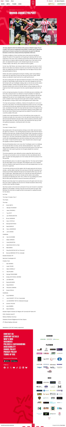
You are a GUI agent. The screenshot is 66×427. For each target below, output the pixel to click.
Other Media (62, 425)
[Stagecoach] (53, 413)
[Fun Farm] (46, 394)
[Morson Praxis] (59, 402)
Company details (11, 337)
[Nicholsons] (46, 364)
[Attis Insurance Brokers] (46, 386)
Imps (2, 1)
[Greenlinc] (39, 359)
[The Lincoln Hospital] (53, 403)
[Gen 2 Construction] (59, 353)
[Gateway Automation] (59, 394)
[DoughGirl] (39, 353)
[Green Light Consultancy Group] (46, 398)
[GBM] (53, 353)
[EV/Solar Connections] (59, 390)
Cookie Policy (10, 349)
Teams (14, 4)
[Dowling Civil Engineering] (46, 390)
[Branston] (43, 339)
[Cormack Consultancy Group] (59, 349)
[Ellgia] (53, 390)
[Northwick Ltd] (53, 364)
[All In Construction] (39, 349)
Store (12, 1)
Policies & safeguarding (14, 344)
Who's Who (8, 339)
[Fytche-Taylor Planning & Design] (53, 394)
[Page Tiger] (46, 408)
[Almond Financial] (46, 349)
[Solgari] (39, 367)
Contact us (9, 334)
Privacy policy (10, 352)
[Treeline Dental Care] (59, 367)
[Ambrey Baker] (46, 382)
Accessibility (10, 347)
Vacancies (8, 342)
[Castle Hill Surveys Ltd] (59, 386)
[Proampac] (56, 339)
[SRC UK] (46, 367)
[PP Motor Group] (53, 408)
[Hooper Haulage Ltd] (46, 359)
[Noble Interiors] (39, 408)
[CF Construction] (39, 390)
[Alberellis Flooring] (39, 382)
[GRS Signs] (53, 398)
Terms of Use (9, 354)
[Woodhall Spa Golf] (59, 414)
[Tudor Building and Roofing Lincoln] (49, 371)
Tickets (7, 1)
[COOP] (59, 359)
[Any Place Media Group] (39, 386)
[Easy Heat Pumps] (46, 353)
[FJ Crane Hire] (39, 394)
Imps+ (8, 4)
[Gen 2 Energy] (49, 339)
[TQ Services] (53, 367)
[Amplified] (53, 382)
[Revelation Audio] (39, 414)
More (19, 4)
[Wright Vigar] (49, 418)
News (3, 4)
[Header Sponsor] (61, 4)
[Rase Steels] (59, 408)
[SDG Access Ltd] (46, 413)
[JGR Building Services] (39, 403)
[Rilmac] (59, 364)
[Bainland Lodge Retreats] (53, 386)
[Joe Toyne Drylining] (46, 403)
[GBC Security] (39, 398)
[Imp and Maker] (59, 398)
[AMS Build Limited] (59, 382)
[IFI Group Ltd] (53, 359)
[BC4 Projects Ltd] (53, 349)
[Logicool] (39, 364)
